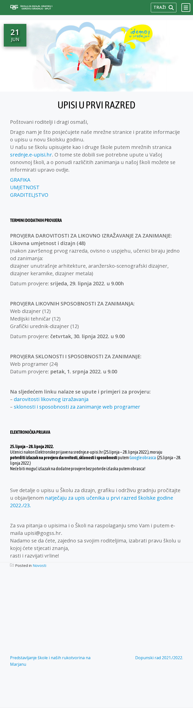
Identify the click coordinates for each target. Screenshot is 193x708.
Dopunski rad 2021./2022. (159, 657)
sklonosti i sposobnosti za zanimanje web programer (77, 406)
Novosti (39, 565)
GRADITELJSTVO (29, 194)
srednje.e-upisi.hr (31, 154)
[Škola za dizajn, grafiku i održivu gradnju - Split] (38, 7)
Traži (160, 7)
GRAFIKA (20, 179)
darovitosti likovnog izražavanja (52, 399)
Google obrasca (142, 457)
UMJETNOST (24, 187)
